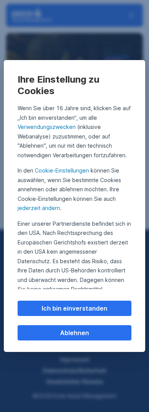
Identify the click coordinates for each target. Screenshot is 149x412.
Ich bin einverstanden (74, 308)
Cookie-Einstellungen (62, 170)
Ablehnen (74, 333)
